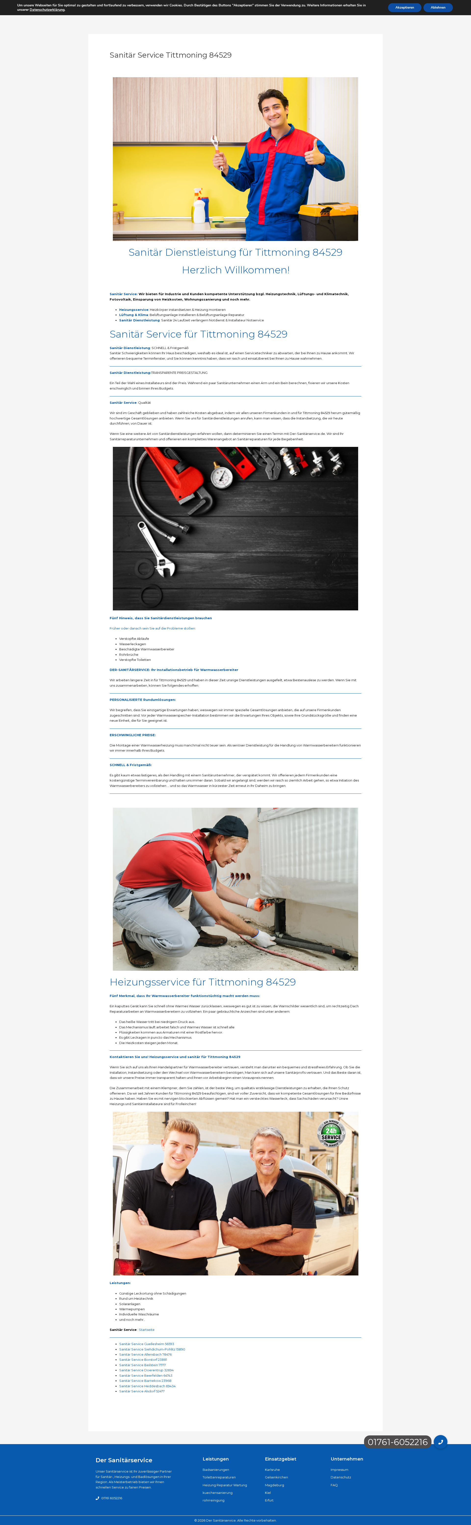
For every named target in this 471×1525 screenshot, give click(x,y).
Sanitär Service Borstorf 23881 (143, 1359)
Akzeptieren (404, 7)
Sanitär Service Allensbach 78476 (145, 1354)
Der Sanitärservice (124, 1460)
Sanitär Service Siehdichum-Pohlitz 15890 (152, 1349)
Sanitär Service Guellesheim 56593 (146, 1344)
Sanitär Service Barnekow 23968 (145, 1381)
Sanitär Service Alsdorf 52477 (142, 1391)
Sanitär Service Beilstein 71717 (142, 1365)
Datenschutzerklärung (47, 9)
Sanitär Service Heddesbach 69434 (147, 1386)
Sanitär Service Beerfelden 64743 (145, 1375)
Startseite (147, 1330)
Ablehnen (438, 7)
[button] (440, 1442)
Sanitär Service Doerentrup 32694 (146, 1370)
